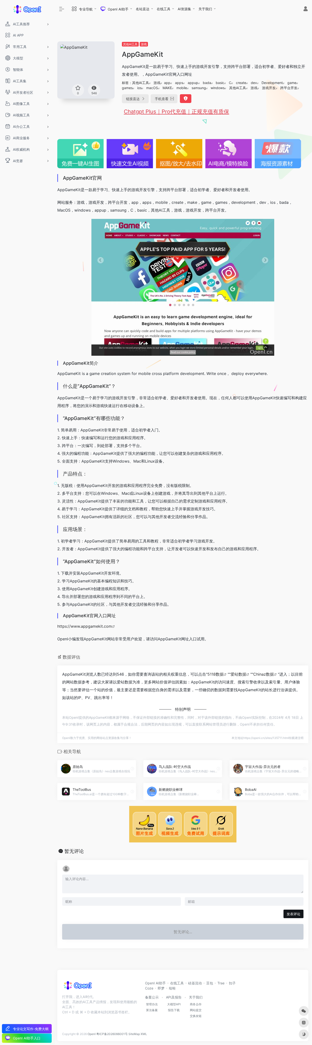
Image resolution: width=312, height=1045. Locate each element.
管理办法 (152, 1004)
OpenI (92, 1034)
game (291, 83)
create (241, 83)
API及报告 (174, 997)
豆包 (209, 983)
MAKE (167, 88)
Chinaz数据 (263, 674)
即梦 (161, 988)
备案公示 (152, 997)
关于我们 (205, 9)
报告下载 (174, 1010)
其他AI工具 (130, 44)
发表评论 (293, 914)
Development (272, 83)
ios (139, 88)
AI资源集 (184, 9)
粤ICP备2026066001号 (112, 1034)
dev (254, 83)
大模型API (174, 1004)
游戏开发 (269, 88)
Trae (220, 983)
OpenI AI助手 (155, 983)
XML (144, 1034)
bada (207, 83)
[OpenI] (77, 986)
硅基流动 (195, 983)
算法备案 (152, 1010)
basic (220, 83)
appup (193, 83)
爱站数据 (238, 674)
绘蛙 (172, 988)
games (127, 88)
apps (179, 83)
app (167, 83)
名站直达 (142, 9)
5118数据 (215, 674)
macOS (152, 88)
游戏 (144, 44)
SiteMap (134, 1034)
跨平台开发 (288, 88)
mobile (181, 88)
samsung (199, 88)
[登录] (305, 9)
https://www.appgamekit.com (84, 626)
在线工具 (163, 9)
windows (217, 88)
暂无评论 (74, 851)
